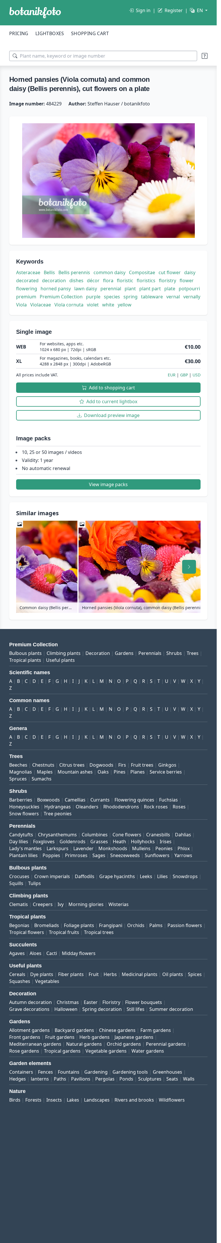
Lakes (73, 1100)
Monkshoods (112, 848)
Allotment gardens (29, 1030)
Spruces (18, 779)
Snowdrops (185, 876)
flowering (26, 288)
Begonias (19, 925)
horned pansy (56, 288)
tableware (152, 296)
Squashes (19, 981)
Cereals (17, 974)
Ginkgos (167, 765)
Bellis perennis (74, 272)
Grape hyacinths (117, 876)
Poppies (51, 855)
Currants (100, 800)
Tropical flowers (26, 932)
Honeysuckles (24, 807)
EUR (172, 375)
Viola (21, 305)
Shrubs (174, 653)
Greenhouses (167, 1072)
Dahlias (183, 834)
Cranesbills (158, 834)
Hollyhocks (143, 841)
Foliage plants (79, 925)
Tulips (34, 883)
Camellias (75, 800)
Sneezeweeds (125, 855)
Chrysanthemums (57, 834)
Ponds (126, 1079)
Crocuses (19, 876)
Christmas (68, 1002)
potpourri (189, 288)
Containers (21, 1072)
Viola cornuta (68, 305)
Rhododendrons (121, 807)
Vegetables (47, 981)
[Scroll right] (189, 567)
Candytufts (21, 834)
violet (93, 305)
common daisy (109, 272)
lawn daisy (85, 288)
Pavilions (80, 1079)
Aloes (35, 953)
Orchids (135, 925)
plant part (150, 288)
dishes (76, 280)
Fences (45, 1072)
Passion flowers (184, 925)
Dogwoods (101, 765)
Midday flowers (79, 953)
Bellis (49, 272)
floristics (146, 280)
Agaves (17, 953)
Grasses (99, 841)
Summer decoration (171, 1009)
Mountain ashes (75, 772)
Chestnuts (43, 765)
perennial (110, 288)
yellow (125, 305)
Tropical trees (99, 932)
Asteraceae (28, 272)
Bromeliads (46, 925)
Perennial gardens (166, 1044)
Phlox (184, 848)
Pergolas (105, 1079)
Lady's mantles (25, 848)
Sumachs (42, 779)
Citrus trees (72, 765)
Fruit (94, 974)
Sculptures (149, 1079)
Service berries (166, 772)
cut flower (170, 272)
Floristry (111, 1002)
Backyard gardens (74, 1030)
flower (187, 280)
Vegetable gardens (106, 1051)
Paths (60, 1079)
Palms (156, 925)
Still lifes (135, 1009)
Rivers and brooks (134, 1100)
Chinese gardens (117, 1030)
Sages (98, 855)
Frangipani (110, 925)
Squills (16, 883)
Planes (137, 772)
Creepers (43, 904)
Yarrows (183, 855)
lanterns (40, 1079)
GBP (184, 375)
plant (130, 288)
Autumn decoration (30, 1002)
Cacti (51, 953)
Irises (166, 841)
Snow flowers (24, 813)
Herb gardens (94, 1037)
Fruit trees (142, 765)
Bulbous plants (25, 653)
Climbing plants (64, 653)
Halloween (65, 1009)
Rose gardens (24, 1051)
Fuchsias (168, 800)
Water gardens (148, 1051)
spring (130, 296)
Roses (179, 807)
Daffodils (84, 876)
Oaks (103, 772)
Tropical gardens (62, 1051)
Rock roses (156, 807)
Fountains (68, 1072)
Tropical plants (25, 660)
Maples (45, 772)
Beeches (18, 765)
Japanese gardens (134, 1037)
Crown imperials (52, 876)
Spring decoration (102, 1009)
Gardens (124, 653)
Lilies (162, 876)
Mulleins (141, 848)
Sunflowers (157, 855)
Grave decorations (29, 1009)
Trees (193, 653)
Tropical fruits (64, 932)
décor (93, 280)
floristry (167, 280)
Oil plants (172, 974)
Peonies (164, 848)
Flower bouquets (143, 1002)
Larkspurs (57, 848)
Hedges (17, 1079)
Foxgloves (44, 841)
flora (108, 280)
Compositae (142, 272)
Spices (195, 974)
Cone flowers (127, 834)
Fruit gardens (60, 1037)
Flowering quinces (134, 800)
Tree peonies (58, 813)
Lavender (83, 848)
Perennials (149, 653)
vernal (173, 296)
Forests (33, 1100)
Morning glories (86, 904)
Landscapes (97, 1100)
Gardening (96, 1072)
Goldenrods (72, 841)
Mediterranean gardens (35, 1044)
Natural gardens (84, 1044)
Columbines (95, 834)
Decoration (97, 653)
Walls (189, 1079)
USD (197, 375)
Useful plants (60, 660)
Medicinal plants (139, 974)
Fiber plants (71, 974)
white (108, 305)
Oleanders (87, 807)
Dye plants (41, 974)
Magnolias (20, 772)
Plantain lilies (23, 855)
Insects (54, 1100)
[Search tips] (204, 56)
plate (169, 288)
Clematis (18, 904)
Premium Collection (61, 296)
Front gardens (24, 1037)
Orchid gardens (124, 1044)
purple (93, 296)
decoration (54, 280)
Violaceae (40, 305)
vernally (191, 296)
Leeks (146, 876)
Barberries (20, 800)
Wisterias (118, 904)
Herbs (110, 974)
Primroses (76, 855)
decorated (27, 280)
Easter (91, 1002)
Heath (119, 841)
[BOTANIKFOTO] (35, 12)
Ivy (61, 904)
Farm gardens (155, 1030)
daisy (189, 272)
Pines (119, 772)
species (112, 296)
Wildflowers (172, 1100)
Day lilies (18, 841)
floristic (125, 280)
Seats (172, 1079)
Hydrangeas (57, 807)
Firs (122, 765)
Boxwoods (48, 800)
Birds (14, 1100)
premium (26, 296)
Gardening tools (130, 1072)
